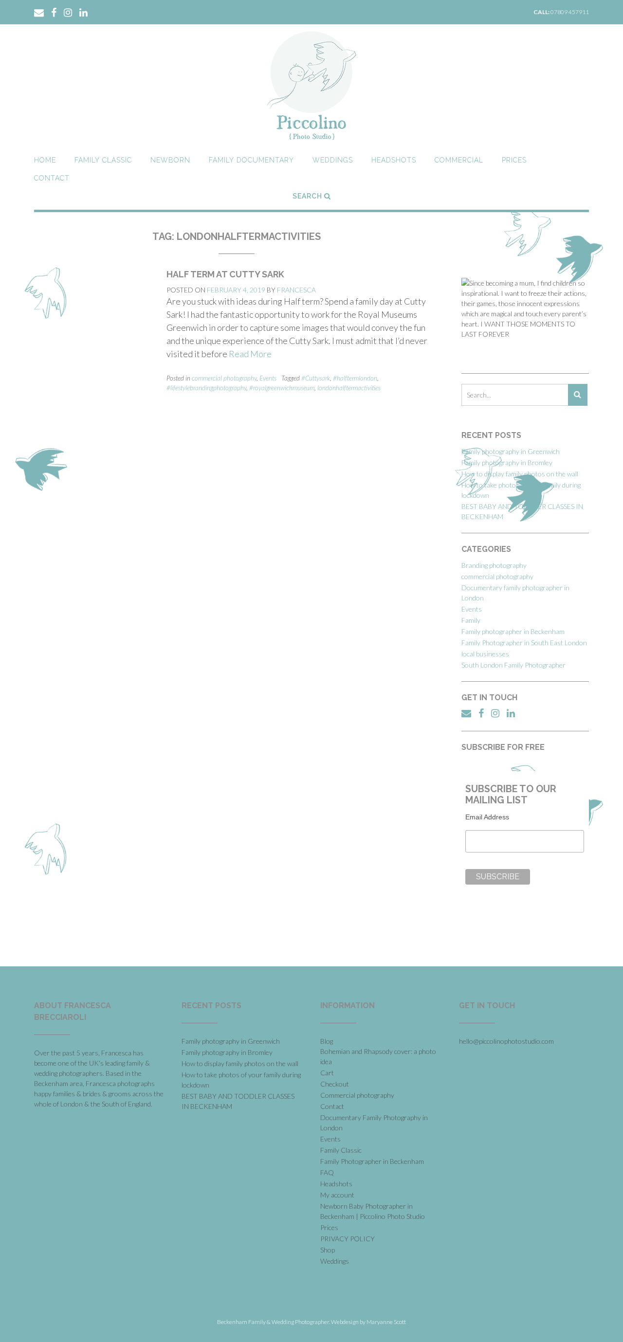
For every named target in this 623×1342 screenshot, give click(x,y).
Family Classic (341, 1150)
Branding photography (494, 565)
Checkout (334, 1084)
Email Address (487, 817)
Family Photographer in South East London (524, 642)
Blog (326, 1041)
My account (337, 1195)
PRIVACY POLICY (347, 1238)
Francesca (296, 290)
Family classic (103, 160)
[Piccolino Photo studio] (311, 85)
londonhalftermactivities (349, 388)
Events (267, 378)
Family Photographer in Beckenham (372, 1161)
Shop (327, 1250)
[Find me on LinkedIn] (83, 12)
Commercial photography (357, 1095)
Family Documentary (251, 160)
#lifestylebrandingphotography (206, 388)
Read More (250, 353)
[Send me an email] (39, 12)
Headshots (393, 160)
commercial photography (224, 378)
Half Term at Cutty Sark (225, 274)
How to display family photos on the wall (519, 474)
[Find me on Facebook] (53, 12)
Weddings (332, 160)
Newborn (170, 160)
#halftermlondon (355, 378)
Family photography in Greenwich (510, 451)
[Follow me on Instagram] (68, 12)
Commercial (459, 160)
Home (45, 160)
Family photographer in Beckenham (513, 631)
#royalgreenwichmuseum (281, 388)
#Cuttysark (315, 378)
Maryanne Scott (386, 1321)
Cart (327, 1073)
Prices (514, 160)
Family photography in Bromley (506, 462)
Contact (52, 178)
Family (470, 620)
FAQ (327, 1172)
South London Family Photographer (513, 665)
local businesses (485, 654)
